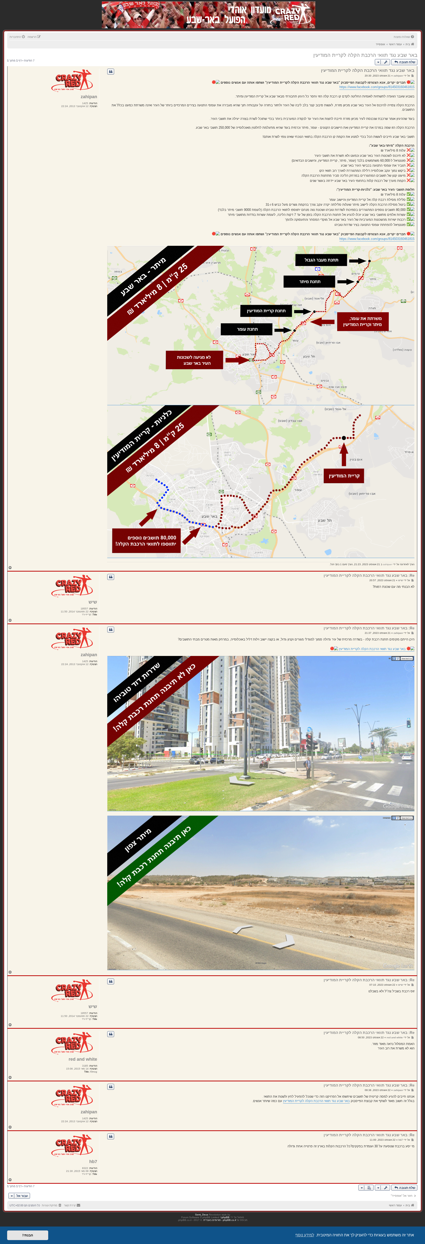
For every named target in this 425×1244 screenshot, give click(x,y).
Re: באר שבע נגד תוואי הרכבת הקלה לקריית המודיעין (369, 575)
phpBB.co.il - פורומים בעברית (219, 1220)
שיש (93, 602)
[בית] (289, 9)
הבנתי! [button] (27, 1235)
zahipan (89, 96)
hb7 (93, 1161)
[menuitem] (404, 37)
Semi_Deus (201, 1214)
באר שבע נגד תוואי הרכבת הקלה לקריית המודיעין (365, 55)
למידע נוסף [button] (304, 1235)
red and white (83, 1059)
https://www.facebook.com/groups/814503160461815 (376, 87)
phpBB (225, 1217)
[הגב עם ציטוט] (110, 72)
